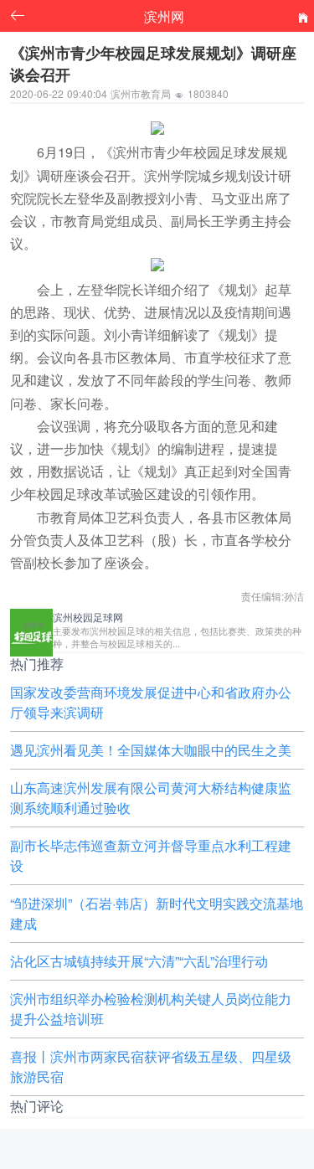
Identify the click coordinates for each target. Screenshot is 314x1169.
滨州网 (164, 16)
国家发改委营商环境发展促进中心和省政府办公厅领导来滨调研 (150, 702)
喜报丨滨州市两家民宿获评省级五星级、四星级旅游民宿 (150, 1066)
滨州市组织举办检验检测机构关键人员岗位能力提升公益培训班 (150, 1008)
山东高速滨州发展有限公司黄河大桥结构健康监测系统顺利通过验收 (150, 797)
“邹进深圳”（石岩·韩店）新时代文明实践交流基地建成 (156, 913)
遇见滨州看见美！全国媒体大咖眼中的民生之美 (150, 750)
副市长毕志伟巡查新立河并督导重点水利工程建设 (150, 855)
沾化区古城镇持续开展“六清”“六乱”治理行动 (139, 961)
